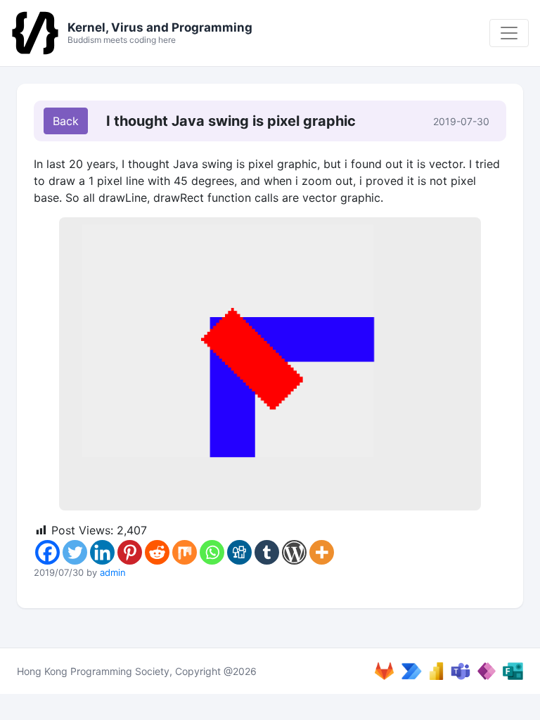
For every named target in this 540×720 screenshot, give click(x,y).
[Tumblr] (267, 552)
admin (113, 572)
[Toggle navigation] (509, 33)
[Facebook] (47, 552)
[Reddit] (157, 552)
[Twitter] (75, 552)
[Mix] (184, 552)
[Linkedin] (102, 552)
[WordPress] (294, 552)
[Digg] (239, 552)
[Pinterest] (129, 552)
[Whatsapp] (212, 552)
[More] (321, 552)
